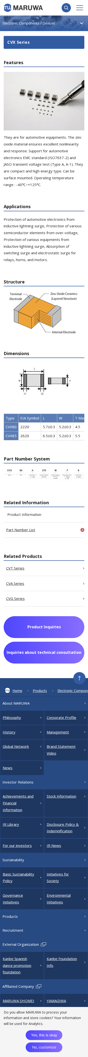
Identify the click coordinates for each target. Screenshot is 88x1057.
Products (40, 690)
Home (17, 690)
